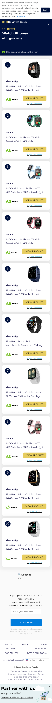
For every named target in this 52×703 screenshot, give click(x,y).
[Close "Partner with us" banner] (49, 686)
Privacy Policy (23, 16)
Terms (43, 644)
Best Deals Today (37, 653)
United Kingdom (37, 660)
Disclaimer (11, 648)
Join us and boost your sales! (17, 697)
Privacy (26, 644)
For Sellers (11, 653)
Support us (40, 648)
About (8, 644)
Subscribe (26, 622)
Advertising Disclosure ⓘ (13, 660)
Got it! (45, 10)
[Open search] (47, 23)
